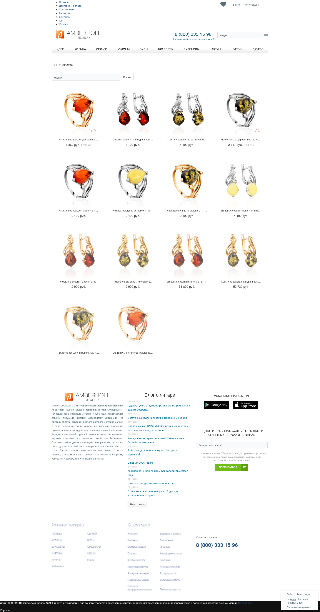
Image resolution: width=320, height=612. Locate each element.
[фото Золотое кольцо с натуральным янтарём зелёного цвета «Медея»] (79, 324)
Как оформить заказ (171, 553)
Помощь (64, 2)
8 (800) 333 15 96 (193, 33)
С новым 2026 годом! (141, 462)
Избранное (58, 566)
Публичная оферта (170, 589)
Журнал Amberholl (170, 566)
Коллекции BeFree (138, 566)
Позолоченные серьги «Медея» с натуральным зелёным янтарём (149, 281)
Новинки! (133, 533)
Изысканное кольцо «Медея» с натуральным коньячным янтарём (95, 210)
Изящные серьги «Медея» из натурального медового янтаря (255, 210)
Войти (290, 594)
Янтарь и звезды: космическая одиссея (151, 483)
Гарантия (64, 13)
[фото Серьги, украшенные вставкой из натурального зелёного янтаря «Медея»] (187, 110)
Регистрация (303, 594)
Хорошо (5, 610)
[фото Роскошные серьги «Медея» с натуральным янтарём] (79, 253)
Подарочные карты (138, 579)
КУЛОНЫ (57, 540)
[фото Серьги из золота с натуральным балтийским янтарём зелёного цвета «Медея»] (241, 253)
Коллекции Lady (137, 559)
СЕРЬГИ (92, 533)
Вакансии (165, 559)
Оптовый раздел (137, 546)
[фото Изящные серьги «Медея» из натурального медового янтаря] (241, 182)
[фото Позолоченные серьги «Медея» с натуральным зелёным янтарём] (133, 253)
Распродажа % (168, 573)
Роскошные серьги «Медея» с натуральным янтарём (88, 281)
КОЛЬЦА (57, 533)
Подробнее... (246, 603)
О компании (66, 9)
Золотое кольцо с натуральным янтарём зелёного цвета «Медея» (96, 352)
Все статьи (137, 504)
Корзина (291, 598)
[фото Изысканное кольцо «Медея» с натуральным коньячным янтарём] (79, 182)
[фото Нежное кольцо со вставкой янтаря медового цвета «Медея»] (133, 182)
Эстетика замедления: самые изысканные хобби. (158, 417)
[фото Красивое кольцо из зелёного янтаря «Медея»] (187, 182)
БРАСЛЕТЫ (58, 546)
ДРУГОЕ (56, 559)
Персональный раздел (299, 607)
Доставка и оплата (70, 5)
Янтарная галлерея (138, 573)
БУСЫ (90, 540)
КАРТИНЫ (57, 553)
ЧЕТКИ (91, 553)
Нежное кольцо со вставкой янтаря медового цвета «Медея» (147, 210)
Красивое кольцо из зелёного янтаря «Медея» (193, 210)
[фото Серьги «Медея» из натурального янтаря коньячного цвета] (133, 110)
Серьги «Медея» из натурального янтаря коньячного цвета (146, 139)
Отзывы (63, 24)
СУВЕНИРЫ (94, 546)
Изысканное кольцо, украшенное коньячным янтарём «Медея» (94, 139)
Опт (61, 20)
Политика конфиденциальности (140, 587)
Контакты (64, 17)
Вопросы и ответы (170, 579)
